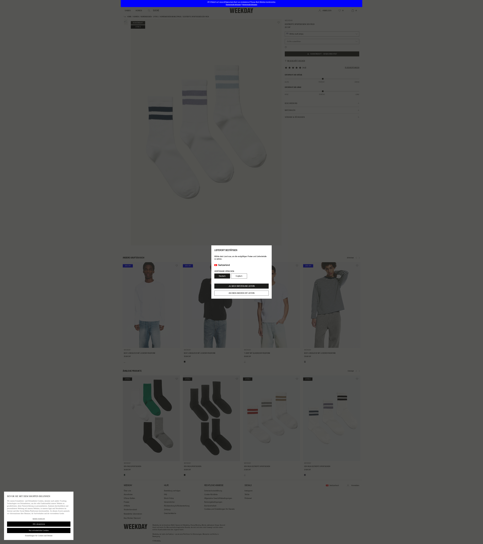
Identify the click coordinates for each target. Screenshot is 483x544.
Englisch (239, 276)
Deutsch (222, 276)
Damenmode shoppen (233, 5)
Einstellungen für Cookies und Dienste (38, 536)
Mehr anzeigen (39, 519)
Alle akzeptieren (39, 524)
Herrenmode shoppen (249, 5)
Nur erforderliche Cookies (39, 530)
